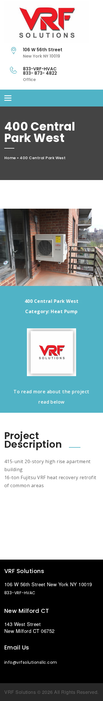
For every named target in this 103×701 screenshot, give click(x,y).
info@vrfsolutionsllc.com (30, 662)
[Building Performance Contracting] (51, 22)
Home (10, 158)
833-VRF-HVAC (19, 593)
